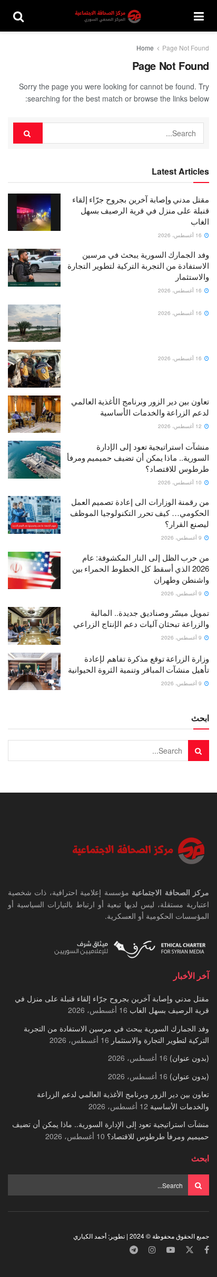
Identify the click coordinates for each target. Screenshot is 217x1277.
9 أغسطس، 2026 (182, 537)
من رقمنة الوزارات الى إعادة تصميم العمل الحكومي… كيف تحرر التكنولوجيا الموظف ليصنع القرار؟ (139, 512)
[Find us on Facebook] (206, 1249)
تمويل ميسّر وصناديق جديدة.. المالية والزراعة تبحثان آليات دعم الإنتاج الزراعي (141, 618)
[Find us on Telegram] (134, 1249)
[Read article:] (34, 323)
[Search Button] (18, 16)
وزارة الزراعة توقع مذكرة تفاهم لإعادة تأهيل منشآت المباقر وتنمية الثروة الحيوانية (138, 664)
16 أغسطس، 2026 (180, 235)
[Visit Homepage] (109, 16)
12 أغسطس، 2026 (180, 426)
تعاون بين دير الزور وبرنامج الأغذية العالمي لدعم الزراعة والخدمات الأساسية (140, 407)
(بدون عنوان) (189, 1057)
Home (145, 47)
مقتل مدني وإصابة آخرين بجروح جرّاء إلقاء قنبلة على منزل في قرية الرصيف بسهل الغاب (140, 210)
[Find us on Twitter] (189, 1249)
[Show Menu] (199, 16)
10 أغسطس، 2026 (180, 482)
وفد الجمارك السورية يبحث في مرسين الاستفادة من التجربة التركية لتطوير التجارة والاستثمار (138, 265)
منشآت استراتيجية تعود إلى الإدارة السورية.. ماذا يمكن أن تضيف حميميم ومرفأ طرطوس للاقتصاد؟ (138, 457)
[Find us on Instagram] (152, 1249)
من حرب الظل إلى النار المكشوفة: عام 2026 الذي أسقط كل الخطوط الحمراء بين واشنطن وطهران (140, 568)
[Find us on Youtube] (170, 1249)
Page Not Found (185, 47)
